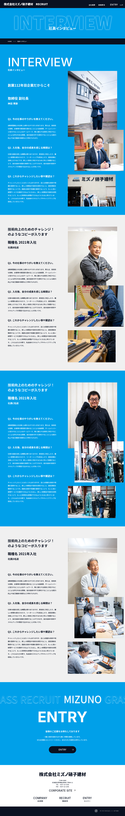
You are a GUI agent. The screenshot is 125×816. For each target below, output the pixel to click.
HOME (10, 41)
